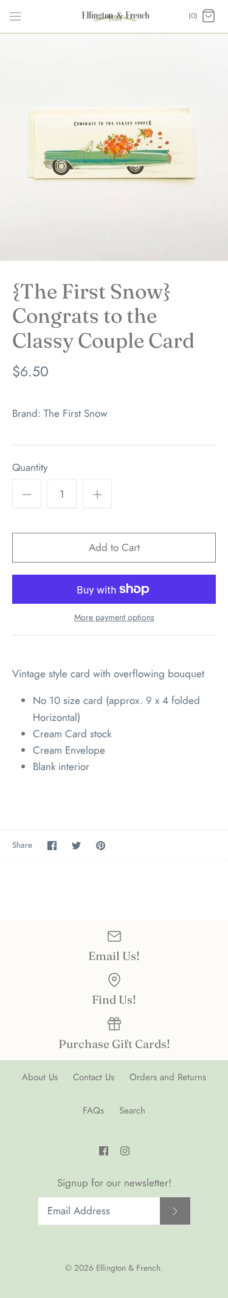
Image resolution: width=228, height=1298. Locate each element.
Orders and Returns (168, 1077)
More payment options (114, 617)
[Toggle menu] (15, 16)
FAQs (93, 1110)
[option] (114, 147)
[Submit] (175, 1211)
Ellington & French (128, 1268)
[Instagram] (125, 1150)
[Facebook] (103, 1150)
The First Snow (76, 413)
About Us (40, 1077)
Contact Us (93, 1077)
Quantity (29, 468)
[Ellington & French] (114, 16)
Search (132, 1110)
